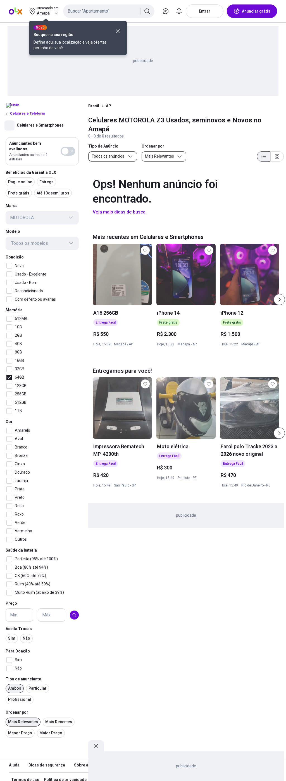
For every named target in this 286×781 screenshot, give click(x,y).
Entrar (204, 11)
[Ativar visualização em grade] (277, 156)
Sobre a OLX (85, 765)
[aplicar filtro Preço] (74, 615)
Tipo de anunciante (23, 679)
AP (108, 106)
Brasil (93, 106)
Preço (11, 603)
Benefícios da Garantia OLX (31, 172)
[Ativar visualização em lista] (263, 156)
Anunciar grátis (256, 11)
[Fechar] (117, 31)
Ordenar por (17, 712)
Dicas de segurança (46, 765)
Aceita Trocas (19, 628)
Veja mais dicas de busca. (120, 212)
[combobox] (108, 11)
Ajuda (14, 765)
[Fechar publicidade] (96, 745)
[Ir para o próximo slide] (279, 299)
